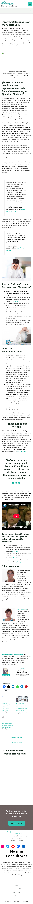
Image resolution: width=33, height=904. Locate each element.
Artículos (16, 895)
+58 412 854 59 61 (16, 834)
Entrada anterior (16, 737)
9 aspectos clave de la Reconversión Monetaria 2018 (7, 725)
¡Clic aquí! (15, 551)
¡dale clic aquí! (21, 451)
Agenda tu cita (16, 823)
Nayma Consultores (9, 6)
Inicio (16, 882)
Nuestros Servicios (16, 889)
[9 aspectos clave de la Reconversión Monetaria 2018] (8, 719)
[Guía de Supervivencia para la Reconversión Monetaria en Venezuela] (8, 699)
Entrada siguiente (16, 742)
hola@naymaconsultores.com (16, 832)
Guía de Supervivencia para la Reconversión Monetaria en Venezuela (8, 707)
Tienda (16, 885)
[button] (30, 11)
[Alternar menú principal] (30, 4)
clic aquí (16, 482)
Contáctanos (16, 892)
